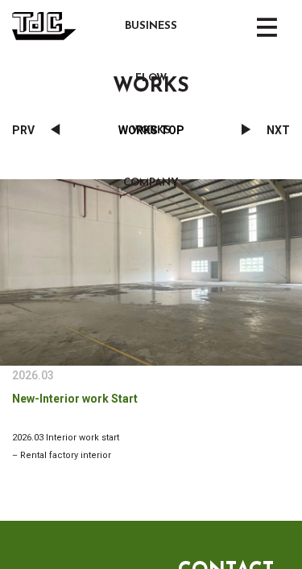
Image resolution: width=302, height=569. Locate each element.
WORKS (151, 130)
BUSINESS (151, 26)
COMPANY (151, 183)
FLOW (151, 78)
